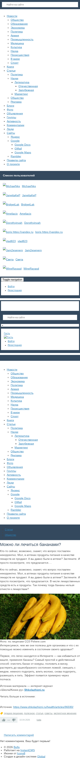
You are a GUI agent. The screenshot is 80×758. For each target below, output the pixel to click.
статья (39, 713)
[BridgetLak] (11, 204)
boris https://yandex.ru (49, 232)
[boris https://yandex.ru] (18, 232)
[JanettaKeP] (11, 195)
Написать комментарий (19, 735)
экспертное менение (65, 713)
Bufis (17, 747)
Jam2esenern (33, 250)
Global (41, 756)
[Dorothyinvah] (12, 223)
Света (19, 259)
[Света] (8, 259)
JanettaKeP (29, 195)
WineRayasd (31, 268)
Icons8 (21, 753)
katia (39, 720)
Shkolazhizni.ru (34, 689)
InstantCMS (27, 750)
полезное (29, 713)
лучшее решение (13, 713)
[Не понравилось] (14, 719)
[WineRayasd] (12, 268)
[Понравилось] (3, 719)
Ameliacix (25, 213)
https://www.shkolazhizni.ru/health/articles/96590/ (43, 706)
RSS (78, 730)
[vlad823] (9, 241)
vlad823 (22, 241)
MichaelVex (29, 186)
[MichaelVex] (11, 186)
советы (48, 713)
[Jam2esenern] (13, 250)
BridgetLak (27, 204)
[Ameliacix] (10, 214)
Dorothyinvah (32, 222)
